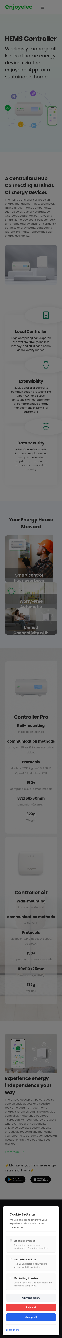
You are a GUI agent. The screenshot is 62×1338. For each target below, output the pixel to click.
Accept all (31, 1317)
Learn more (12, 1329)
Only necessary (31, 1297)
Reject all (31, 1307)
